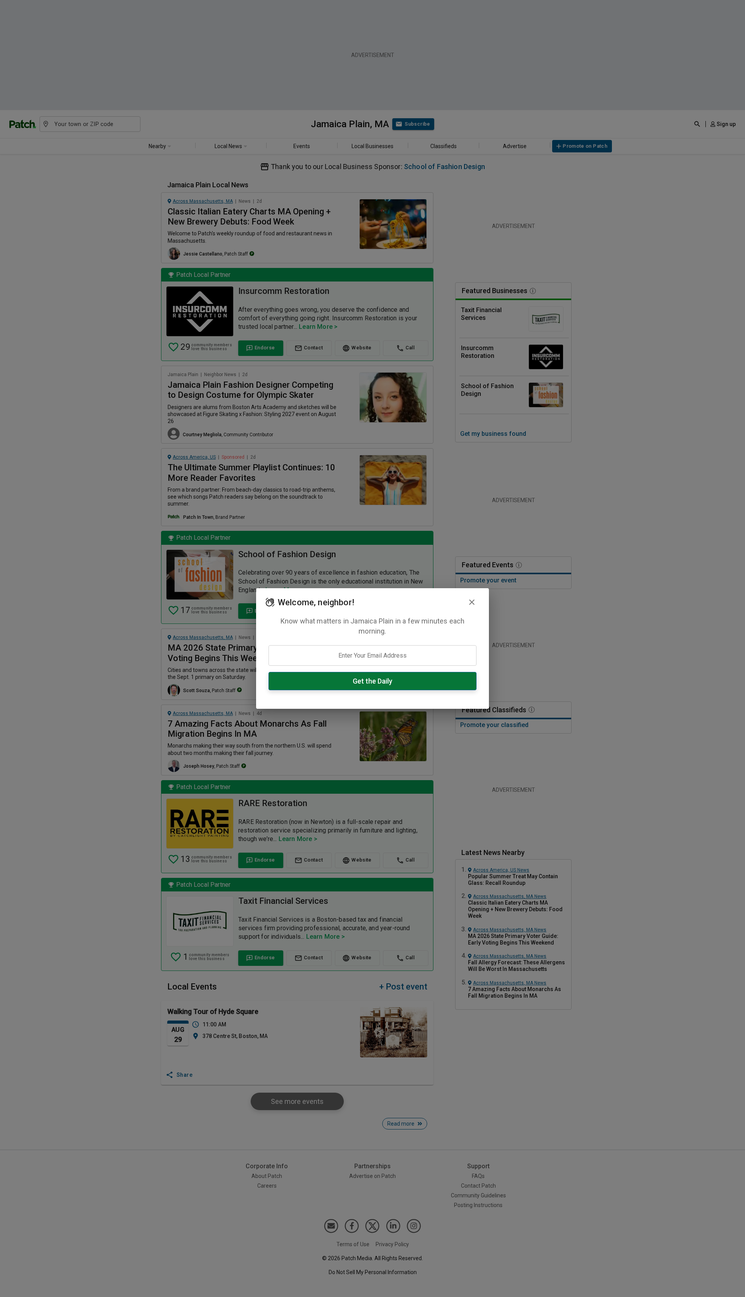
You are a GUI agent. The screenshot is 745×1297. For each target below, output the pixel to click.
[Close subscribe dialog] (472, 602)
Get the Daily (372, 681)
